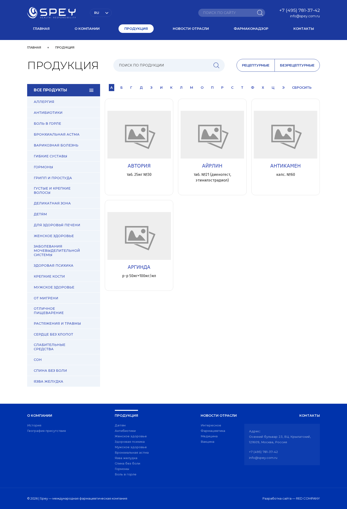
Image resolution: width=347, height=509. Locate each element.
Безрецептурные (297, 65)
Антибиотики (48, 113)
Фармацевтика (213, 431)
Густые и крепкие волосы (52, 190)
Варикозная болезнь (56, 145)
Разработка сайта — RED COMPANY (291, 498)
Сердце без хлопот (53, 334)
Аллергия (44, 102)
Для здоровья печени (57, 225)
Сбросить (302, 87)
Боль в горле (47, 123)
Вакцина (207, 441)
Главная (41, 29)
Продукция (136, 29)
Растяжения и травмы (57, 323)
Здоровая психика (53, 265)
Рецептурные (255, 65)
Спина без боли (50, 370)
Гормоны (43, 167)
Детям (40, 214)
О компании (87, 29)
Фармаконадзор (251, 29)
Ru (96, 13)
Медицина (209, 436)
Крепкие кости (49, 276)
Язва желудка (48, 381)
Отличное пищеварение (49, 310)
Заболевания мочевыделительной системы (57, 250)
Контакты (303, 29)
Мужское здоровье (54, 287)
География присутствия (46, 431)
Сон (38, 360)
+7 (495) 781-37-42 (299, 10)
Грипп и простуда (53, 178)
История (34, 425)
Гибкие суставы (50, 156)
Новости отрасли (191, 29)
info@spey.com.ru (305, 16)
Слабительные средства (49, 347)
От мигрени (46, 298)
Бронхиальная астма (57, 134)
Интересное (211, 425)
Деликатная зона (52, 203)
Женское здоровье (54, 236)
